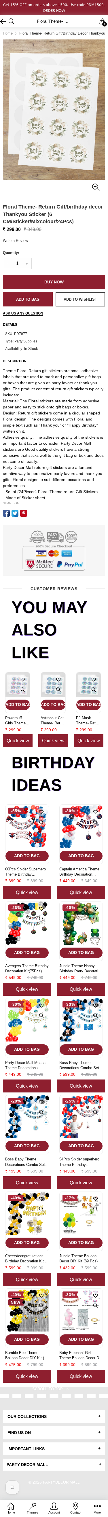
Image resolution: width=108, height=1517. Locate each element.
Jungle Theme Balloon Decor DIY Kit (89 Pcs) (78, 1258)
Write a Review (15, 240)
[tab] (54, 1416)
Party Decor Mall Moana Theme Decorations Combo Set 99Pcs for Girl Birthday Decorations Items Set (26, 1065)
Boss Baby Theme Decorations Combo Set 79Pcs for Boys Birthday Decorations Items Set (79, 1065)
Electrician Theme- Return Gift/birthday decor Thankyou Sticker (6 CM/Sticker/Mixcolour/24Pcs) (88, 721)
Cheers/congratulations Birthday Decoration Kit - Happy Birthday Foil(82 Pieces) (25, 1259)
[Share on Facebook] (6, 513)
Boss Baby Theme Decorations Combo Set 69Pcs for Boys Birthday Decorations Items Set (25, 1162)
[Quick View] (22, 689)
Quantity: (11, 253)
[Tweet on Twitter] (15, 513)
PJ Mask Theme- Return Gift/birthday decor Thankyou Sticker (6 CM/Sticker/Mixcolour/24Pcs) (53, 721)
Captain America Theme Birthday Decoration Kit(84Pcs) (79, 872)
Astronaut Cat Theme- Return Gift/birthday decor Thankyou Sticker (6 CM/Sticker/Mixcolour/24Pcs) (17, 721)
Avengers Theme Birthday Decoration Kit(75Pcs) (27, 968)
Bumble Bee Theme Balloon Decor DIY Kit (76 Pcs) (26, 1356)
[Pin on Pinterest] (23, 513)
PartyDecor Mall (61, 1482)
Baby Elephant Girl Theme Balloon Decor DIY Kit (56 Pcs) (81, 1356)
